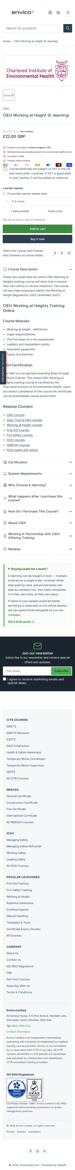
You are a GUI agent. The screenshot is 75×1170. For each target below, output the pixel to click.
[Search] (68, 28)
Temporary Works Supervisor (25, 765)
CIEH (6, 108)
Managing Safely (17, 840)
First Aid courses (18, 430)
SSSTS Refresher (18, 746)
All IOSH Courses (18, 866)
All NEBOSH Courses (20, 822)
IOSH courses (16, 440)
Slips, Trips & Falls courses (24, 420)
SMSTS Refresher (18, 733)
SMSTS (11, 726)
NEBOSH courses (18, 445)
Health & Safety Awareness (24, 752)
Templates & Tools (18, 922)
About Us (12, 953)
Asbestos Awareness (20, 903)
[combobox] (37, 28)
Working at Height (18, 896)
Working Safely (16, 853)
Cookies (21, 1131)
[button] (11, 131)
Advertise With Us (18, 986)
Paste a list (55, 211)
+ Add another (19, 211)
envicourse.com (29, 1165)
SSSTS (11, 739)
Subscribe (61, 671)
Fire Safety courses (20, 435)
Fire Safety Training (19, 890)
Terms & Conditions (19, 992)
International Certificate (22, 815)
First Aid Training (18, 883)
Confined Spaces (18, 909)
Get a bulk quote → (21, 621)
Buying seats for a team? (29, 569)
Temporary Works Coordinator (26, 759)
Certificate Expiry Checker (24, 929)
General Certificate (19, 796)
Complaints (34, 1131)
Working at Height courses (24, 425)
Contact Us (14, 959)
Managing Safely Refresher (24, 846)
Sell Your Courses (18, 979)
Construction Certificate (22, 802)
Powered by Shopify (54, 1165)
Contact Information (18, 1031)
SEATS (11, 772)
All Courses (14, 935)
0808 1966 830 (21, 1025)
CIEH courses (16, 415)
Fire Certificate (16, 809)
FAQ (9, 972)
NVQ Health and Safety (22, 450)
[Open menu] (68, 13)
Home (6, 41)
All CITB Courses (18, 778)
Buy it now (38, 239)
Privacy (11, 1131)
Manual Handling (17, 916)
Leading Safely (16, 859)
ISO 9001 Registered (20, 966)
